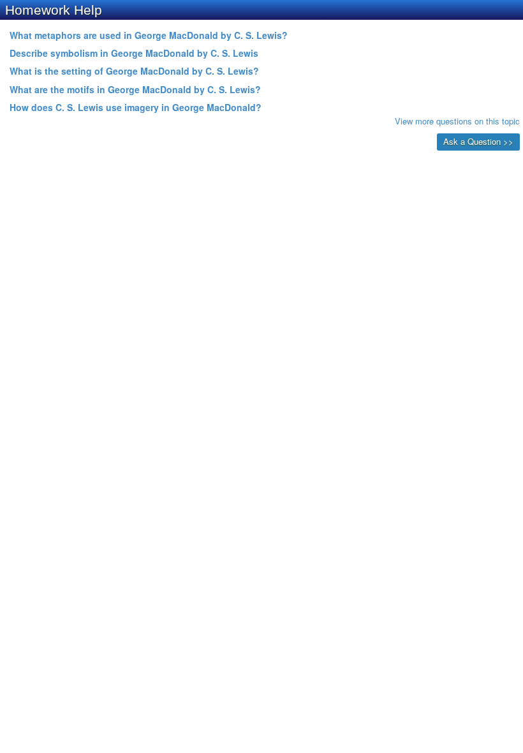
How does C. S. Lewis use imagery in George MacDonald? (136, 107)
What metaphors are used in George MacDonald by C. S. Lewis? (149, 35)
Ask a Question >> (478, 141)
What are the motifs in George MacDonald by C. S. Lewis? (135, 89)
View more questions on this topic (457, 121)
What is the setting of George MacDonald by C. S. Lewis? (134, 70)
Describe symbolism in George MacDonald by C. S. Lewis (134, 53)
